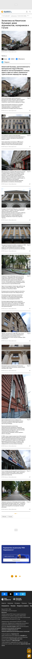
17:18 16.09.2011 (6, 16)
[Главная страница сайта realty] (9, 11)
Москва (4, 516)
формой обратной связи (16, 638)
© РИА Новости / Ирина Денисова (9, 51)
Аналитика (10, 603)
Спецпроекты (5, 606)
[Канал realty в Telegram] (23, 594)
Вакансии (4, 612)
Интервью (17, 603)
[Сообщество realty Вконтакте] (17, 594)
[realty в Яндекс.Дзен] (11, 594)
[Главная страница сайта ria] (1, 11)
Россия (10, 516)
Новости (4, 603)
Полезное (24, 603)
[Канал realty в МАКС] (4, 594)
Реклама (13, 606)
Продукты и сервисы (23, 606)
